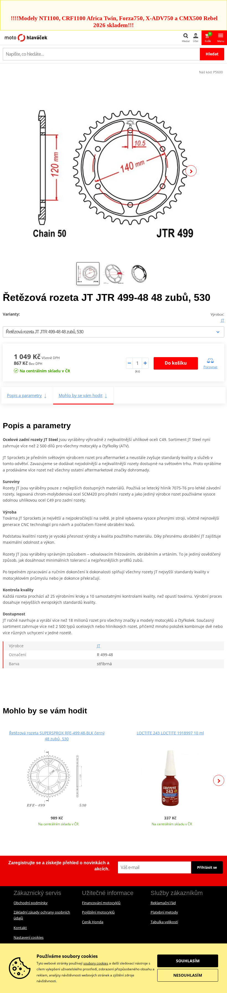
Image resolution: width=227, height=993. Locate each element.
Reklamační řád (163, 902)
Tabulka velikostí (164, 921)
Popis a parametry (24, 395)
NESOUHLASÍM (187, 975)
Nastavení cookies (28, 937)
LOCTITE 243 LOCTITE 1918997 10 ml (170, 733)
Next (191, 170)
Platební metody (164, 912)
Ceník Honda (92, 921)
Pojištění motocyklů (98, 912)
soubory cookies (95, 963)
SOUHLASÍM (188, 960)
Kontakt (20, 927)
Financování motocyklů (101, 902)
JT (222, 320)
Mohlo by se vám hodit (80, 395)
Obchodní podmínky (31, 902)
